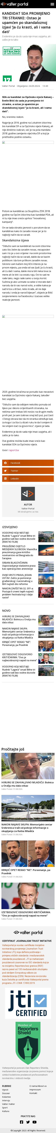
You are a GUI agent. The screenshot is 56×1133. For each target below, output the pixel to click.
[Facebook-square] (21, 1122)
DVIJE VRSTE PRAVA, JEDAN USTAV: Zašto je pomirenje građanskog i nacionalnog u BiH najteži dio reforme (17, 579)
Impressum (35, 1089)
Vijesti (5, 1089)
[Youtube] (34, 1122)
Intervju (6, 1100)
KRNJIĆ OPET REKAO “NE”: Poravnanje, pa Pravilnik (16, 643)
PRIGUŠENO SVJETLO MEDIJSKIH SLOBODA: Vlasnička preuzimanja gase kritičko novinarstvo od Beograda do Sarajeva (19, 552)
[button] (52, 4)
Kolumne (6, 1096)
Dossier (6, 1093)
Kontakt (33, 1093)
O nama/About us (38, 1085)
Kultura (5, 1111)
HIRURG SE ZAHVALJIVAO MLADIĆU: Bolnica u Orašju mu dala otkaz (19, 619)
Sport (5, 1107)
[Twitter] (28, 1122)
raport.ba (14, 450)
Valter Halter (8, 1104)
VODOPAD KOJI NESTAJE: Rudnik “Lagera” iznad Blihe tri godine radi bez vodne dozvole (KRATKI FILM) (18, 537)
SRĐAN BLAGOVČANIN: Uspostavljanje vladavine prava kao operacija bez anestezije (18, 565)
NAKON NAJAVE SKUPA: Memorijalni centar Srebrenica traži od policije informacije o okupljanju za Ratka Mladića (18, 633)
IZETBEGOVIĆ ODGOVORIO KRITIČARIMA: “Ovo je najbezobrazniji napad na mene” (19, 657)
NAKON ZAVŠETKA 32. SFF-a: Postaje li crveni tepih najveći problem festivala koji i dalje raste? (18, 593)
